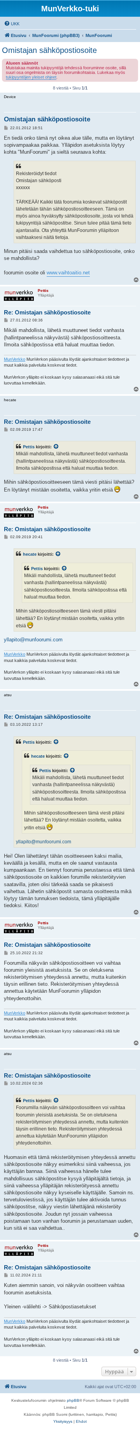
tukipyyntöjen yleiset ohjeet (31, 77)
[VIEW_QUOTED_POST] (56, 446)
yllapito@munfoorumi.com (33, 640)
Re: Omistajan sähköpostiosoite (47, 312)
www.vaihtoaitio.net (68, 273)
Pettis (29, 446)
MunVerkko (14, 359)
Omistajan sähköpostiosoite (49, 50)
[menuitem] (11, 23)
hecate (30, 554)
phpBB (73, 1400)
